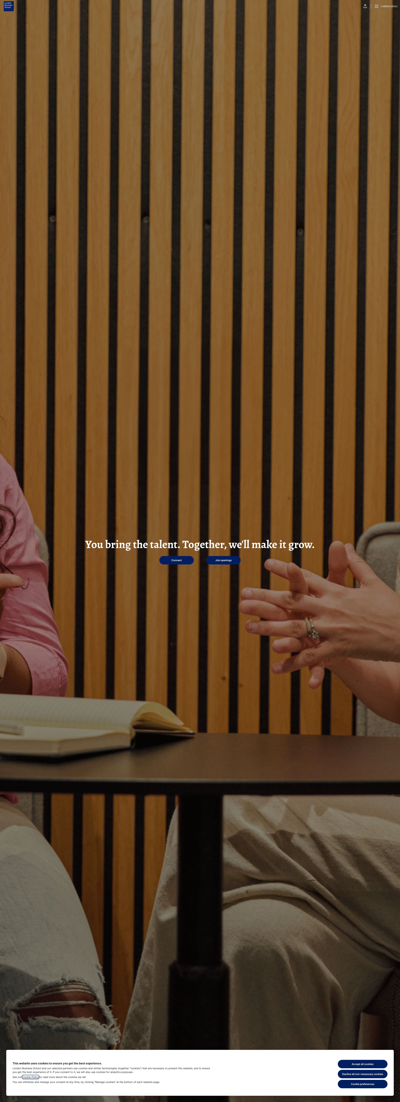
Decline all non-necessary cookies (362, 1074)
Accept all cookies (363, 1064)
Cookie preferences (362, 1084)
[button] (365, 6)
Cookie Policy (30, 1077)
